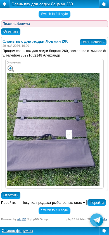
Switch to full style (54, 14)
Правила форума (16, 24)
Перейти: (8, 203)
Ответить (10, 31)
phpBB (21, 219)
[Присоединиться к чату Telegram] (96, 221)
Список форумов (17, 230)
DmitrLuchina (93, 42)
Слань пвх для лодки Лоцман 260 (42, 4)
